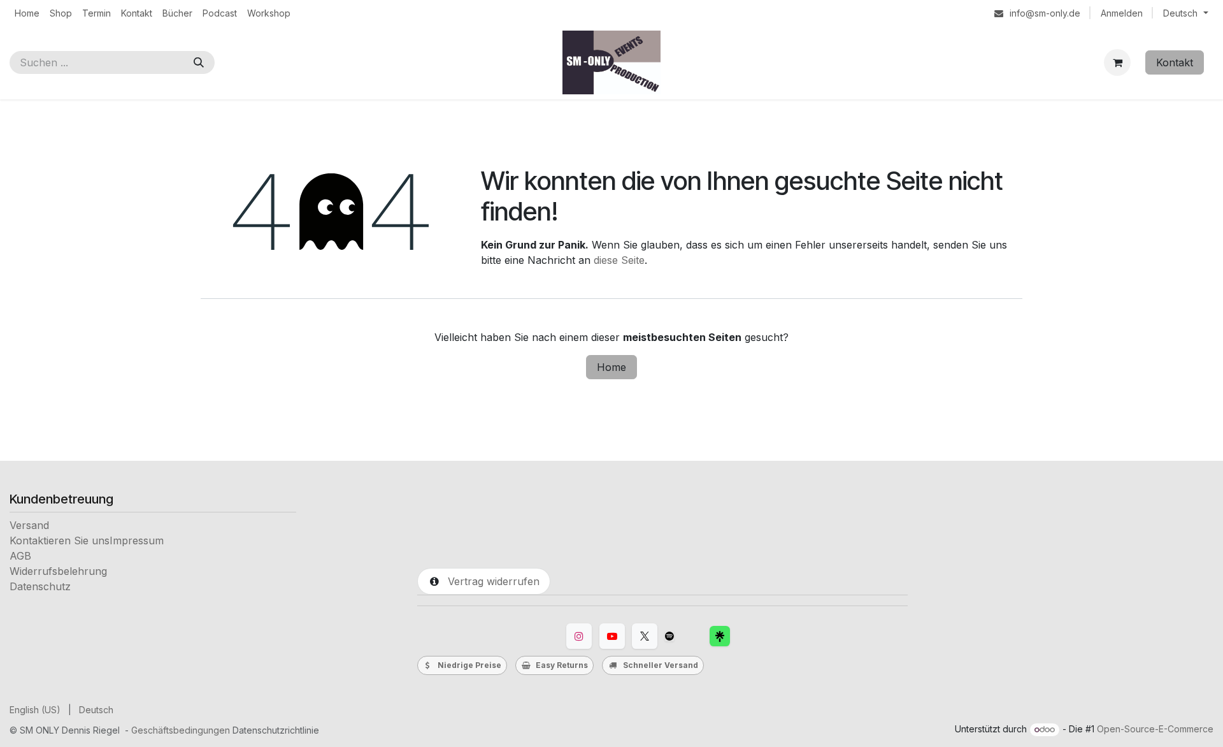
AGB (20, 555)
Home (611, 367)
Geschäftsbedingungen (180, 730)
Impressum (137, 540)
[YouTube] (612, 636)
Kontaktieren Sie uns (60, 540)
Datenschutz (40, 586)
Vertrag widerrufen (490, 581)
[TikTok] (669, 636)
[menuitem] (27, 13)
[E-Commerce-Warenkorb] (1117, 62)
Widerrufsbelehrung (58, 571)
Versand (29, 525)
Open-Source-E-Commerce (1155, 728)
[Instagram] (579, 636)
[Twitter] (644, 636)
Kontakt (1174, 62)
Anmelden (1122, 13)
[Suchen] (199, 62)
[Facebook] (720, 636)
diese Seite (619, 260)
